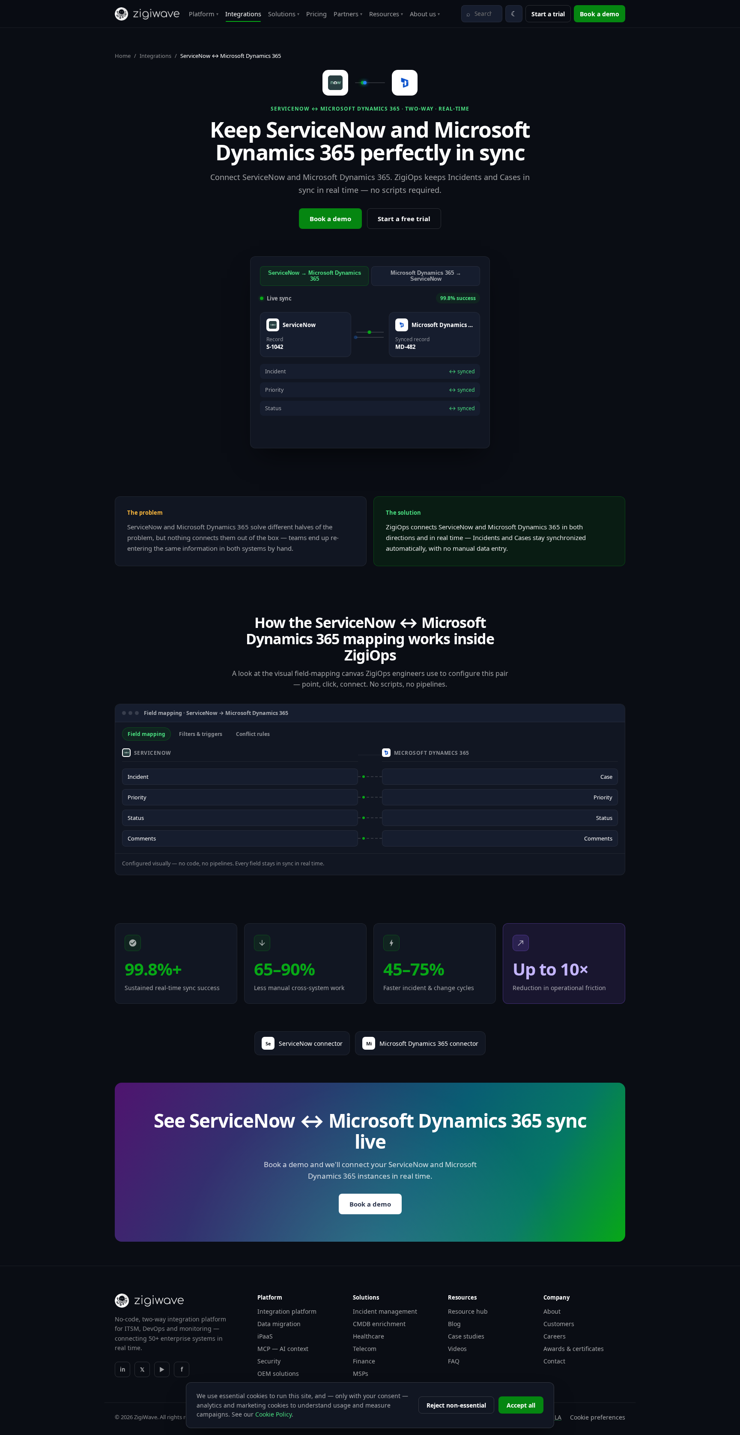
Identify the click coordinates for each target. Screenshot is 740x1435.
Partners (348, 13)
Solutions (283, 13)
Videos (457, 1349)
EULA (554, 1417)
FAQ (454, 1361)
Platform (203, 13)
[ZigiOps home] (147, 14)
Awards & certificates (573, 1349)
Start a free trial (404, 218)
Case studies (466, 1336)
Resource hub (468, 1311)
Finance (364, 1361)
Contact (554, 1361)
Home (123, 56)
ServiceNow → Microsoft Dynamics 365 (314, 276)
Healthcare (368, 1336)
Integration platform (286, 1311)
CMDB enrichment (379, 1324)
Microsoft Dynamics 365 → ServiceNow (426, 276)
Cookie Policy (273, 1414)
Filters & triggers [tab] (200, 734)
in (122, 1369)
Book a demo (599, 14)
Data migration (279, 1324)
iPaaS (265, 1336)
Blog (454, 1324)
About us (425, 13)
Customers (558, 1324)
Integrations (243, 13)
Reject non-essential (456, 1405)
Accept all (521, 1405)
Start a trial (548, 14)
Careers (554, 1336)
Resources (386, 13)
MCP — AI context (282, 1349)
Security (268, 1361)
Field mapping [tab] (146, 734)
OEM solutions (278, 1373)
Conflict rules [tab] (253, 734)
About (552, 1311)
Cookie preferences (597, 1417)
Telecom (364, 1349)
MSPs (360, 1373)
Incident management (385, 1311)
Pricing (316, 13)
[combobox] (481, 13)
